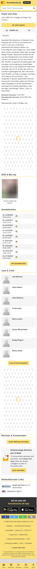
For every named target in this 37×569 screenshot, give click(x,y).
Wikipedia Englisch (14, 491)
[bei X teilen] (14, 517)
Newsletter (9, 530)
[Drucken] (32, 517)
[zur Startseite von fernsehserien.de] (3, 2)
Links (21, 543)
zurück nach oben (18, 547)
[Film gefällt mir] (11, 30)
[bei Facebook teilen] (5, 517)
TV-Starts (25, 567)
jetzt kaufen (20, 25)
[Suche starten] (34, 8)
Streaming (18, 567)
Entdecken (11, 567)
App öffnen (27, 2)
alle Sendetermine (18, 263)
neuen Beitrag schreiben (18, 442)
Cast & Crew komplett (18, 363)
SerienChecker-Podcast (22, 526)
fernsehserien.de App (18, 503)
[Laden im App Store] (27, 509)
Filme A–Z (28, 530)
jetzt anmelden (19, 470)
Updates (9, 526)
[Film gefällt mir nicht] (29, 30)
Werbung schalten (12, 543)
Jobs (28, 539)
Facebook (28, 543)
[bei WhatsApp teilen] (23, 517)
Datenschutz (23, 534)
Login (33, 567)
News (3, 567)
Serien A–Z (19, 530)
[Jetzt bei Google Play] (10, 509)
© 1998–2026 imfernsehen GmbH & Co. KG (18, 521)
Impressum (13, 534)
